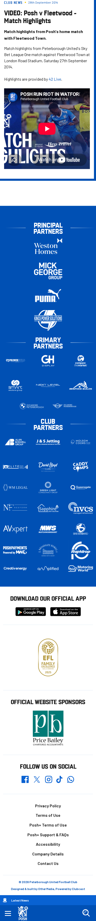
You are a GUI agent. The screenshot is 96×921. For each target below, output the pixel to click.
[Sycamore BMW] (31, 406)
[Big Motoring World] (80, 568)
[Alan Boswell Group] (15, 442)
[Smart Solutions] (15, 385)
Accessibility (48, 844)
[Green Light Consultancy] (48, 487)
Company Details (48, 853)
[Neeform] (15, 508)
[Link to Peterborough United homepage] (25, 913)
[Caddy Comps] (80, 467)
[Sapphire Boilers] (48, 508)
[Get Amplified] (48, 568)
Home (5, 900)
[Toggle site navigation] (8, 913)
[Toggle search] (86, 913)
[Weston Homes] (48, 246)
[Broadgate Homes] (48, 550)
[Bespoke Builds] (80, 385)
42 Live (55, 79)
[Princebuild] (15, 360)
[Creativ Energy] (15, 569)
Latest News (20, 900)
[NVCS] (80, 508)
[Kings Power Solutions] (48, 320)
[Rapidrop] (80, 550)
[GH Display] (48, 360)
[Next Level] (48, 385)
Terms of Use (48, 815)
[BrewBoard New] (80, 529)
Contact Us (48, 863)
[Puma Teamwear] (48, 295)
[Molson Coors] (80, 442)
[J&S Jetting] (48, 442)
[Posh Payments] (15, 550)
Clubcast (78, 889)
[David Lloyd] (48, 467)
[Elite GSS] (15, 467)
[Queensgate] (80, 487)
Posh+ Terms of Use (48, 824)
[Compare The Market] (80, 360)
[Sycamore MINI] (64, 406)
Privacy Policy (48, 805)
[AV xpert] (15, 529)
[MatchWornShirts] (48, 529)
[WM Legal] (15, 487)
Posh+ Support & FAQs (48, 834)
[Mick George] (48, 270)
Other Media (46, 889)
